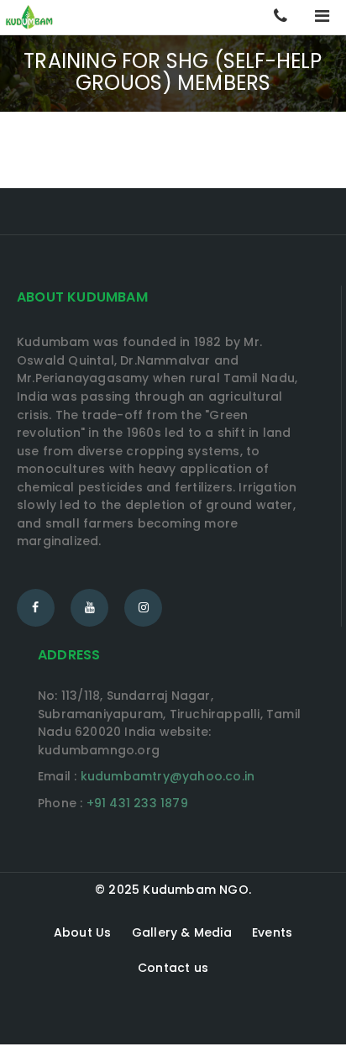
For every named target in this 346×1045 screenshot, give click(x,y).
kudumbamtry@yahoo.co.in (168, 776)
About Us (83, 932)
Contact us (173, 967)
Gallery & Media (182, 932)
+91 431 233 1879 (137, 803)
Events (272, 932)
